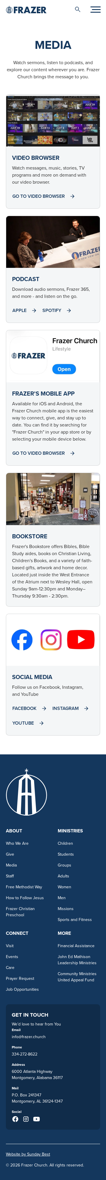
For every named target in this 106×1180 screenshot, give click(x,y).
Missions (66, 909)
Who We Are (17, 843)
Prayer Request (20, 978)
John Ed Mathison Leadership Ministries (77, 960)
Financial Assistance (76, 946)
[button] (78, 9)
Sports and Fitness (75, 919)
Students (66, 854)
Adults (63, 876)
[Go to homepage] (26, 9)
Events (12, 957)
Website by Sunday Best (28, 1154)
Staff (10, 876)
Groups (64, 865)
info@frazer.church (29, 1037)
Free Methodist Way (24, 887)
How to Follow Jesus (25, 898)
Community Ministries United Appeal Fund (77, 977)
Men (62, 898)
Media (11, 865)
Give (10, 854)
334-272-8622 (24, 1054)
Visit (10, 946)
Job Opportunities (22, 989)
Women (64, 887)
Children (65, 843)
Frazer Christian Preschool (20, 912)
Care (10, 967)
